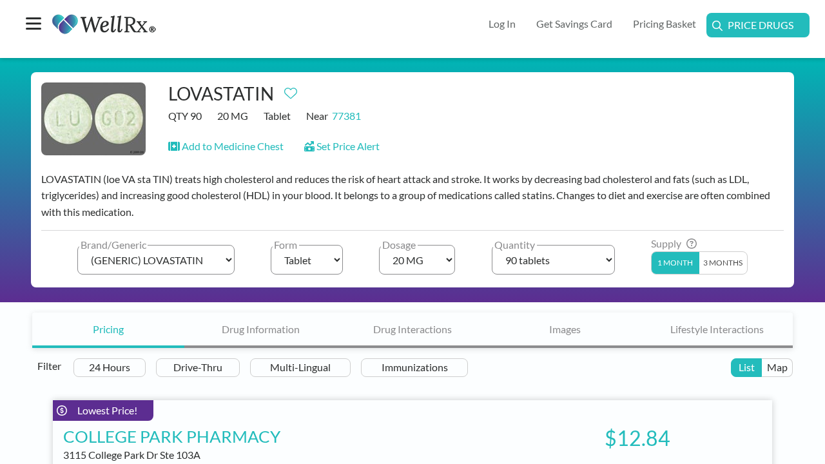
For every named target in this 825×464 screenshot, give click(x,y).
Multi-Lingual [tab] (300, 367)
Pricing (108, 329)
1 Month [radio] (675, 262)
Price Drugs (760, 25)
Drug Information (261, 329)
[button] (226, 146)
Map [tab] (777, 367)
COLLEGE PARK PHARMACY (171, 436)
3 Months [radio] (722, 262)
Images (565, 329)
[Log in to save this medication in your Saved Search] (290, 90)
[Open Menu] (33, 24)
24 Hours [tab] (109, 367)
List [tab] (747, 367)
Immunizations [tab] (415, 367)
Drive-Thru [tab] (197, 367)
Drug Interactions (412, 329)
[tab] (108, 330)
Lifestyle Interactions (717, 329)
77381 (346, 116)
